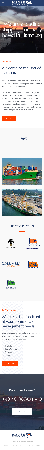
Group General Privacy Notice (22, 441)
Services (10, 363)
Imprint (27, 445)
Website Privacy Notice (12, 445)
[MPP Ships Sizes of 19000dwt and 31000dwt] (22, 202)
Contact (38, 445)
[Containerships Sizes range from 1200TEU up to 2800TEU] (22, 171)
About (9, 118)
